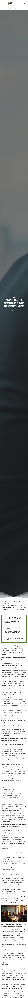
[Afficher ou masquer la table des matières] (23, 618)
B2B (14, 297)
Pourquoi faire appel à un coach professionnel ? (13, 622)
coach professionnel (14, 601)
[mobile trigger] (2, 3)
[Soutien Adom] (10, 3)
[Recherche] (22, 3)
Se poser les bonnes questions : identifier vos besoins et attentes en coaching (14, 632)
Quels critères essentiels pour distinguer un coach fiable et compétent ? (12, 627)
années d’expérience (6, 607)
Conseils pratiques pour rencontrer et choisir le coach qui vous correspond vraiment (14, 638)
